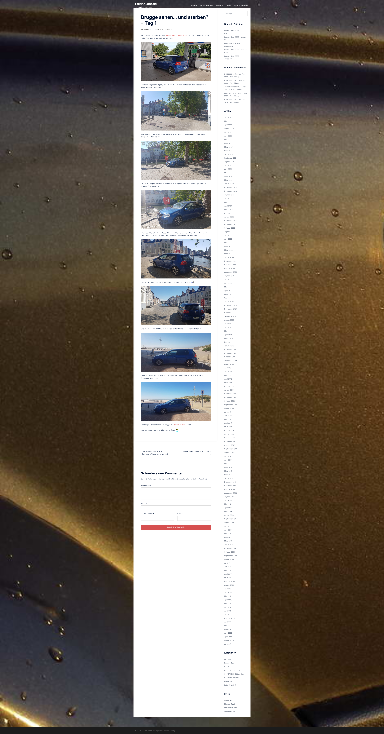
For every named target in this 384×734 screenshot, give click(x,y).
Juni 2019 (228, 372)
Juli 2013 (227, 589)
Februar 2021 (229, 298)
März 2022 (228, 250)
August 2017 (229, 453)
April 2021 (228, 291)
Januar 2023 (229, 217)
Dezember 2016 (230, 482)
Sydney (172, 731)
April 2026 (228, 125)
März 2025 (228, 147)
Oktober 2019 (229, 357)
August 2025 (229, 129)
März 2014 (228, 578)
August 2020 (229, 320)
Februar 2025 (229, 151)
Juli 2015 (227, 526)
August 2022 (229, 232)
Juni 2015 (228, 530)
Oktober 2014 (229, 552)
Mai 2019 (227, 375)
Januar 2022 (229, 257)
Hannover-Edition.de (241, 5)
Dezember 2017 (230, 438)
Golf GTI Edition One (232, 670)
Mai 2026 (228, 121)
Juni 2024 (228, 169)
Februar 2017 (229, 475)
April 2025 (228, 143)
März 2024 (228, 180)
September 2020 (230, 316)
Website (180, 514)
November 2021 (230, 265)
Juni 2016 (228, 500)
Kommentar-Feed (230, 708)
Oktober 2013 (229, 581)
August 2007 (229, 640)
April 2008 (228, 637)
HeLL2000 (147, 29)
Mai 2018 (227, 419)
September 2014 (230, 556)
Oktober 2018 (229, 401)
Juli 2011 (227, 611)
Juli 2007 (227, 644)
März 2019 (228, 383)
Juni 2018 (228, 416)
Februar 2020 (229, 342)
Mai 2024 (228, 173)
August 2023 (229, 195)
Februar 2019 (229, 386)
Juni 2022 (228, 239)
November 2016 (230, 486)
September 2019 (230, 360)
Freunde (228, 5)
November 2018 (230, 397)
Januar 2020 (229, 346)
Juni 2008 (228, 633)
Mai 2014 (227, 570)
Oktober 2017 (229, 445)
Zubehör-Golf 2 (230, 685)
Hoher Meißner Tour (231, 678)
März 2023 (228, 209)
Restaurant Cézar (179, 425)
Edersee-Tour (229, 663)
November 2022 (230, 224)
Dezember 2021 (230, 261)
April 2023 (228, 206)
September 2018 (230, 405)
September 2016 (230, 493)
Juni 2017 (228, 460)
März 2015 (228, 541)
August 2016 (229, 497)
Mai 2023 (228, 202)
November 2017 (230, 442)
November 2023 (230, 191)
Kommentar (146, 486)
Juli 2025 (227, 132)
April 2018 (228, 423)
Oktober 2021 (229, 268)
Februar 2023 (229, 213)
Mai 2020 (228, 331)
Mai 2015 (227, 533)
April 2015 (228, 537)
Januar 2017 (229, 478)
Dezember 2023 (230, 187)
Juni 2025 (228, 136)
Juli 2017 (227, 456)
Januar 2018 (229, 434)
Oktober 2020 (229, 313)
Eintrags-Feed (229, 704)
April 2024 (228, 176)
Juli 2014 (227, 563)
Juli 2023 (227, 199)
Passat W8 (228, 681)
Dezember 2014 (230, 548)
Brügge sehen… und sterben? (177, 35)
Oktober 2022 (229, 228)
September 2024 (230, 158)
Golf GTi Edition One (206, 5)
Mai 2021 (227, 287)
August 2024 (229, 162)
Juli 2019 (227, 368)
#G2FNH (227, 659)
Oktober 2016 (229, 489)
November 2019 (230, 353)
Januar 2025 (229, 154)
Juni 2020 (228, 327)
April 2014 (228, 574)
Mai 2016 (227, 504)
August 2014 (229, 559)
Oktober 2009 (229, 618)
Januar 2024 (229, 184)
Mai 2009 (228, 626)
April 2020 (228, 335)
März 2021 (228, 294)
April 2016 (228, 508)
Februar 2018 (229, 430)
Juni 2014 (228, 567)
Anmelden (228, 700)
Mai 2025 (228, 140)
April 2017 (228, 467)
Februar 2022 (229, 254)
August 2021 (229, 276)
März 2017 (228, 471)
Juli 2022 (227, 235)
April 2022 (228, 246)
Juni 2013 (228, 592)
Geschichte (219, 5)
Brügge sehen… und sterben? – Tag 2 (197, 451)
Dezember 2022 (230, 221)
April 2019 (228, 379)
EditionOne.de (146, 4)
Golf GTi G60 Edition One (234, 674)
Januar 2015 (229, 545)
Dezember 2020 (230, 305)
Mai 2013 (227, 596)
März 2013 (228, 603)
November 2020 (230, 309)
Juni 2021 (228, 283)
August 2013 (229, 585)
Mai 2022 (228, 243)
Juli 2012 (227, 607)
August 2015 (229, 523)
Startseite (194, 5)
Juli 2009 (227, 622)
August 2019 (229, 364)
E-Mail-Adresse (147, 514)
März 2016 (228, 511)
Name (144, 504)
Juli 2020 (227, 324)
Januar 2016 (229, 515)
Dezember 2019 (230, 349)
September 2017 (230, 449)
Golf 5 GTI (169, 29)
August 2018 (229, 408)
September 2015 (230, 519)
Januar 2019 (229, 390)
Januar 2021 (229, 302)
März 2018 (228, 427)
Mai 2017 (227, 464)
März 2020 (228, 338)
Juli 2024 (227, 165)
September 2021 (230, 272)
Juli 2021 (227, 279)
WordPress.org (229, 711)
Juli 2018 (227, 412)
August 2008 (229, 629)
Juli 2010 (227, 615)
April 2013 (228, 600)
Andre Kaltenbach (231, 87)
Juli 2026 (227, 118)
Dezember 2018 (230, 394)
